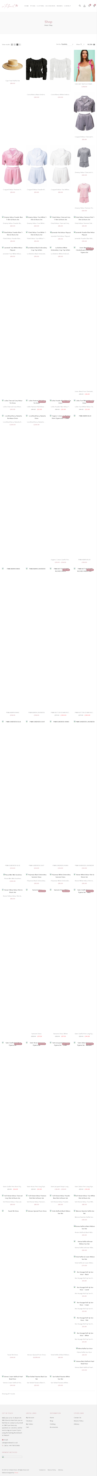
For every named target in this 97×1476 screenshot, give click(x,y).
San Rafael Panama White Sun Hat (60, 1383)
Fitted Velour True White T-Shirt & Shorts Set (36, 238)
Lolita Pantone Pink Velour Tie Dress (36, 407)
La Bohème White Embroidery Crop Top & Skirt (60, 254)
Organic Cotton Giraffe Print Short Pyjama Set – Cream (60, 560)
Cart (27, 1427)
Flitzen (16, 1472)
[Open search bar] (80, 5)
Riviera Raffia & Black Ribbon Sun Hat (84, 1232)
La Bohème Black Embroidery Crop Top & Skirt (36, 254)
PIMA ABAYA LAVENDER (36, 712)
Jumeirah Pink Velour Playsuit (60, 236)
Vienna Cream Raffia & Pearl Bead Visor (12, 1383)
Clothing (52, 1424)
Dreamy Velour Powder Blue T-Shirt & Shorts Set (12, 223)
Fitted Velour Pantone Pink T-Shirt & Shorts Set (84, 223)
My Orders (29, 1424)
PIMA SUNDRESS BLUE (12, 865)
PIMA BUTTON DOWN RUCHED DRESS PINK (84, 712)
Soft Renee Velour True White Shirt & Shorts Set (84, 1202)
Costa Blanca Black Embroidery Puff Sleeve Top (36, 94)
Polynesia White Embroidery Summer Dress (60, 881)
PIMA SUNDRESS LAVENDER (84, 865)
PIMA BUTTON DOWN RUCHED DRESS (60, 712)
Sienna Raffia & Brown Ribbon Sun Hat (84, 1247)
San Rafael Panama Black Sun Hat (36, 1383)
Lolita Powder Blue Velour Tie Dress (60, 407)
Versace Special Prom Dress (36, 1355)
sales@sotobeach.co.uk (10, 1443)
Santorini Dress (36, 1034)
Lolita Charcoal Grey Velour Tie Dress (12, 407)
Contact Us (77, 1417)
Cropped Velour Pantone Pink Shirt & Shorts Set (12, 189)
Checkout (29, 1421)
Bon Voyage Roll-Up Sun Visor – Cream (84, 1308)
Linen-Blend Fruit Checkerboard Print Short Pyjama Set (84, 391)
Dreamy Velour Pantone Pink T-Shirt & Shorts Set (84, 208)
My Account (30, 1417)
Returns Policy (78, 1421)
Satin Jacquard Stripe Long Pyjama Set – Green (60, 1186)
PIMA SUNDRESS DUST (36, 865)
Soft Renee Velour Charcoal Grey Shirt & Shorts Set (12, 1202)
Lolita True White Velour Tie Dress (84, 407)
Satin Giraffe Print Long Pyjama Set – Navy (84, 1034)
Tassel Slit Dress (12, 1355)
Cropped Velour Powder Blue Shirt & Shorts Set (36, 189)
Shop (51, 1421)
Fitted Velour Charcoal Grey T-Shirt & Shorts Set (60, 223)
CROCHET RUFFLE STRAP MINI (84, 84)
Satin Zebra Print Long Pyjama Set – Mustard (84, 1186)
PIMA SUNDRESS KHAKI (60, 865)
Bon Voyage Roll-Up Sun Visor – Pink (84, 1324)
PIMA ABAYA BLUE (84, 560)
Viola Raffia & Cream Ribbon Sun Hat (84, 1263)
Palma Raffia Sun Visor (84, 1352)
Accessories (54, 1427)
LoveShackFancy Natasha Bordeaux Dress (12, 422)
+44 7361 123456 (14, 1445)
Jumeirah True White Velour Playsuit (12, 254)
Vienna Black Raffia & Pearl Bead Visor (84, 1367)
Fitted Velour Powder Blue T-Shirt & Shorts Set (12, 238)
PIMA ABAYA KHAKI (12, 712)
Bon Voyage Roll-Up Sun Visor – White (84, 1339)
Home (46, 25)
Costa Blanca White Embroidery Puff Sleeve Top (60, 94)
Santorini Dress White (60, 1034)
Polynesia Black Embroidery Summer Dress (36, 881)
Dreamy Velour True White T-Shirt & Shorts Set (36, 223)
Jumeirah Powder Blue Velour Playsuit (84, 238)
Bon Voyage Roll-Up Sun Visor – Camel (84, 1293)
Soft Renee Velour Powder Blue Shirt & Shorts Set (60, 1202)
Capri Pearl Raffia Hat (12, 81)
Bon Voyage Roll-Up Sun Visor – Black (84, 1278)
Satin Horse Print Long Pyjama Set (36, 1186)
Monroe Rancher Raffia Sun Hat (84, 1217)
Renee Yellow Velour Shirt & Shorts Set (12, 896)
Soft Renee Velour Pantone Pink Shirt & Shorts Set (36, 1202)
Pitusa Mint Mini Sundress (12, 878)
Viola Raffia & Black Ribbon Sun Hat (60, 1355)
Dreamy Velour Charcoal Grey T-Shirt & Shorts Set (84, 172)
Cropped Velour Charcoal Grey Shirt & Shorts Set (84, 137)
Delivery (76, 1424)
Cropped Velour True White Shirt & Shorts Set (60, 189)
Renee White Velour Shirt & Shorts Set (84, 881)
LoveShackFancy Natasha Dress (36, 422)
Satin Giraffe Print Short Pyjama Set (12, 1186)
